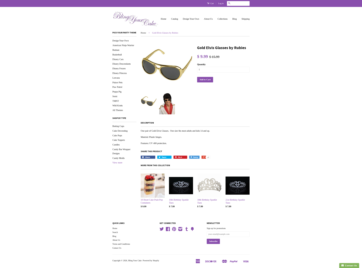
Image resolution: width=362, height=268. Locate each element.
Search (115, 232)
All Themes (117, 110)
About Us (208, 19)
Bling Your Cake (135, 261)
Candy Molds (118, 158)
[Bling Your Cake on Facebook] (168, 230)
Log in (221, 3)
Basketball (117, 54)
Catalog (174, 19)
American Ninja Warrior (123, 45)
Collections (222, 19)
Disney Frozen (119, 68)
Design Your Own (191, 19)
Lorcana (116, 78)
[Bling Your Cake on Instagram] (180, 230)
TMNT (115, 101)
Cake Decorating (120, 131)
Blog (234, 19)
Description (147, 122)
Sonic (115, 96)
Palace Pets (117, 82)
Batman (115, 50)
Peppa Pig (116, 91)
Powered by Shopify (151, 261)
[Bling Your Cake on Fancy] (192, 230)
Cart (212, 3)
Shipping (246, 19)
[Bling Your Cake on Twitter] (162, 230)
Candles (116, 144)
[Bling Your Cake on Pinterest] (174, 230)
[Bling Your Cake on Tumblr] (187, 230)
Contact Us (116, 248)
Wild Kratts (117, 105)
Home (163, 19)
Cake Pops (117, 135)
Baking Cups (118, 126)
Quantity (201, 64)
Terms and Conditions (121, 244)
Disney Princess (119, 73)
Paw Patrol (117, 87)
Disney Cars (117, 59)
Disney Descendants (121, 64)
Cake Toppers (118, 140)
